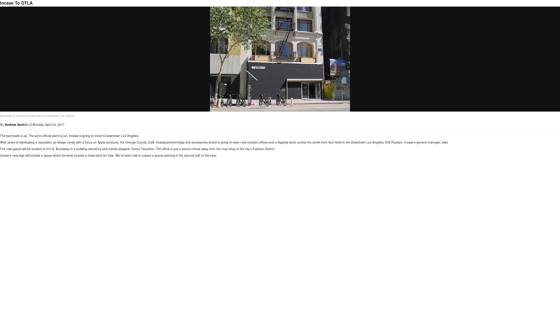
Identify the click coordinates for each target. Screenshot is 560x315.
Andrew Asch (15, 124)
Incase (73, 135)
